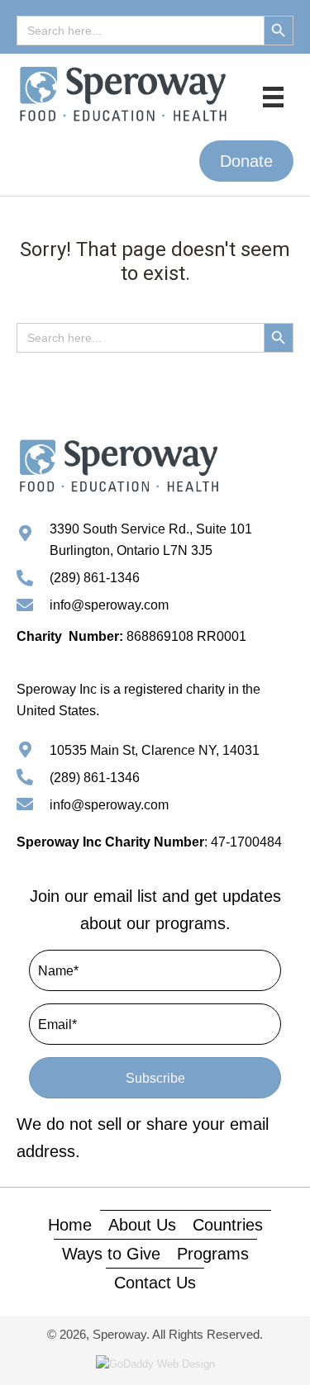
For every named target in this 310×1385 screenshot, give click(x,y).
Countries (228, 1225)
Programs (213, 1254)
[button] (246, 161)
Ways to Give (111, 1254)
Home (70, 1225)
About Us (142, 1225)
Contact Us (155, 1283)
